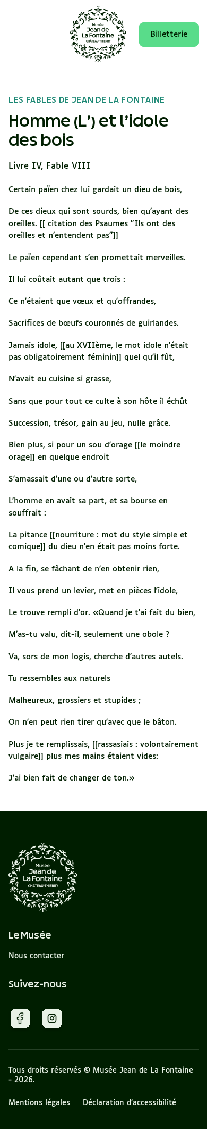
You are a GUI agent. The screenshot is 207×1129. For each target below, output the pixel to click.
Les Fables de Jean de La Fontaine (86, 100)
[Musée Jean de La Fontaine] (42, 877)
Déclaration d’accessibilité (129, 1103)
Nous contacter (36, 956)
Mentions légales (39, 1103)
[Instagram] (52, 1020)
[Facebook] (20, 1020)
